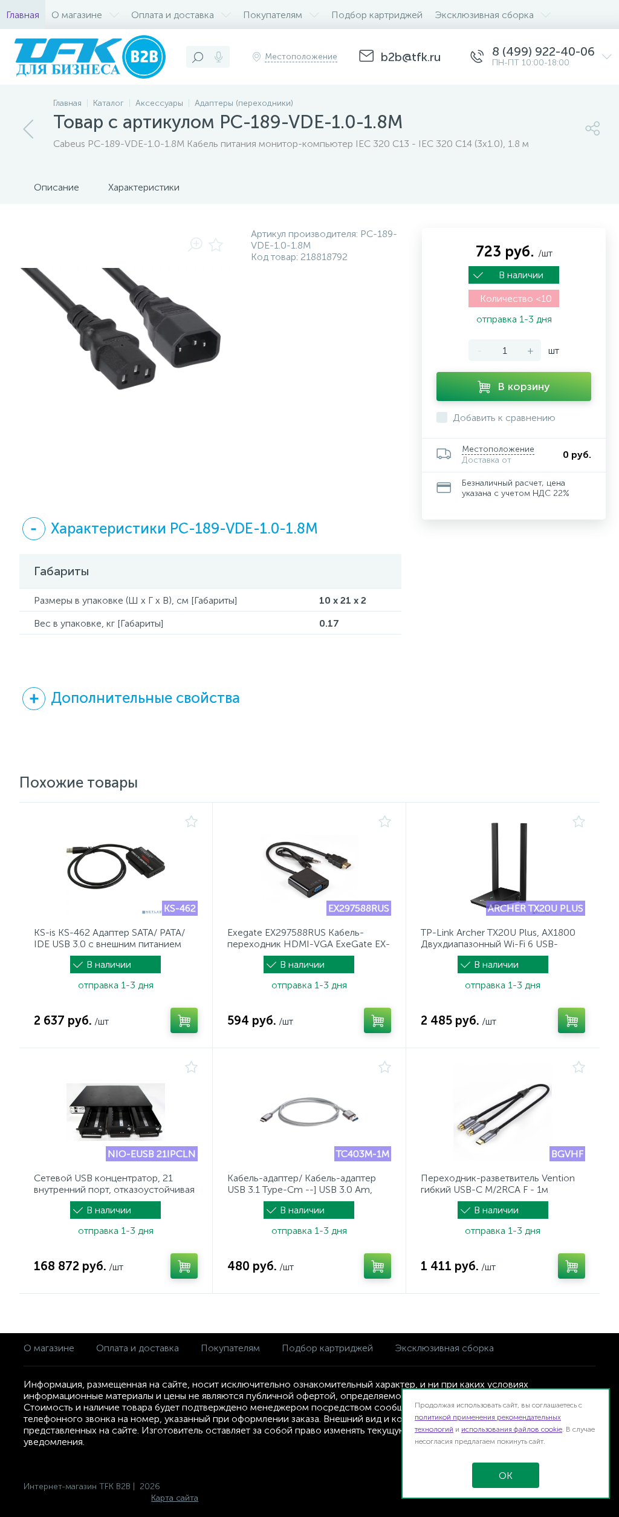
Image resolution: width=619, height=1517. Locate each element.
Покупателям (230, 1348)
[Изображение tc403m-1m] (309, 1112)
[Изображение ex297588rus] (309, 866)
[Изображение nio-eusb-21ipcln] (116, 1112)
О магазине (49, 1348)
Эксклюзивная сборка (444, 1348)
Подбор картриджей (327, 1348)
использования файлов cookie (511, 1429)
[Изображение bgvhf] (503, 1112)
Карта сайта (174, 1498)
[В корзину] (184, 1020)
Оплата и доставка (137, 1348)
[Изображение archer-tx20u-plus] (503, 866)
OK (506, 1475)
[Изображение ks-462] (116, 866)
